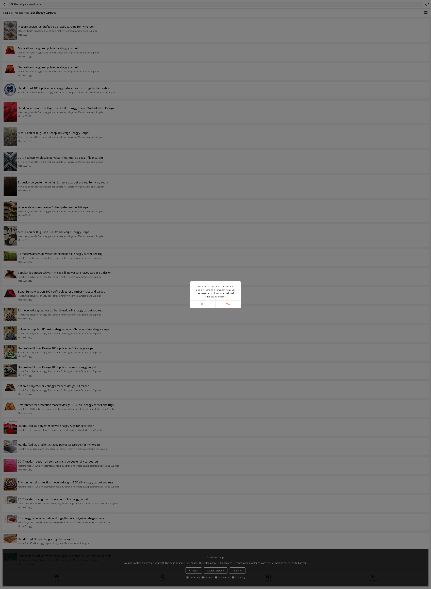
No (202, 304)
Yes (228, 304)
